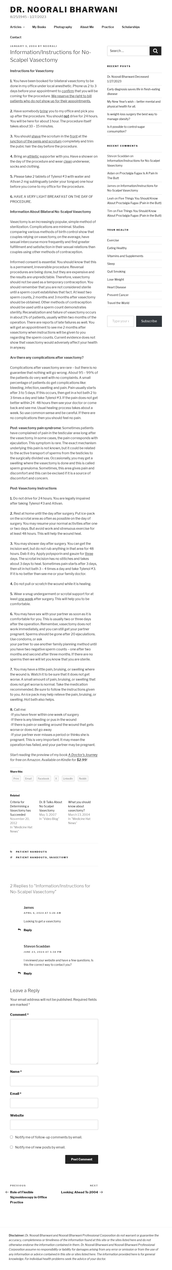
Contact (15, 37)
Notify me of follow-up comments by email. (48, 1137)
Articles (15, 27)
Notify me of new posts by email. (40, 1147)
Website (17, 1115)
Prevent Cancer (118, 295)
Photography (63, 27)
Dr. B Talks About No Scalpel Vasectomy (50, 806)
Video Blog (51, 819)
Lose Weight (115, 279)
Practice (108, 27)
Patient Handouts (31, 851)
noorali (50, 46)
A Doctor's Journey (83, 755)
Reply (28, 930)
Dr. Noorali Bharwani (64, 9)
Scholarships (131, 27)
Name (16, 1072)
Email (15, 1094)
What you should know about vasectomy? (79, 806)
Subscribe (149, 321)
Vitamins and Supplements (125, 256)
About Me (87, 27)
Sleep (111, 263)
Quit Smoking (116, 271)
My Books (39, 27)
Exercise (113, 240)
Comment (19, 1015)
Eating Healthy (117, 248)
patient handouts (31, 857)
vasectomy (59, 857)
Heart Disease (116, 287)
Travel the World (118, 303)
